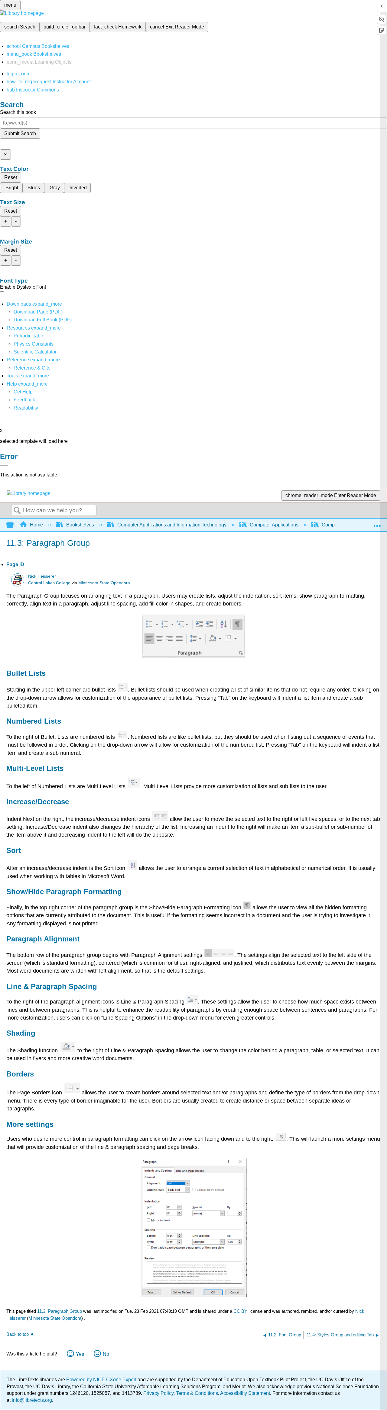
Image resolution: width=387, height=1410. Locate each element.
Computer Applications (274, 524)
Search (17, 511)
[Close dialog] (4, 465)
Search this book (18, 112)
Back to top (17, 1334)
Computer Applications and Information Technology (172, 524)
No (106, 1354)
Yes (80, 1354)
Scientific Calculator (35, 351)
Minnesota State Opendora (104, 583)
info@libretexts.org (31, 1400)
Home (36, 524)
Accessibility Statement (245, 1393)
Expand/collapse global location (377, 523)
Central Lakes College (49, 583)
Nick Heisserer (42, 576)
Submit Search (20, 133)
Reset (10, 177)
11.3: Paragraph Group (59, 1311)
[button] (24, 399)
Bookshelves (80, 524)
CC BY (241, 1311)
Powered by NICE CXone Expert (102, 1379)
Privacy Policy (158, 1393)
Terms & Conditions (197, 1393)
